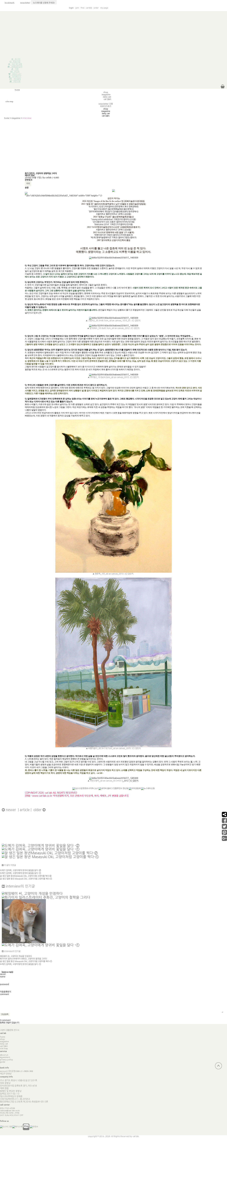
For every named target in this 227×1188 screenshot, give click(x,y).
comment (4, 994)
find (82, 8)
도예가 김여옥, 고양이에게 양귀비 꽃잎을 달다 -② (20, 870)
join (77, 8)
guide (2, 1062)
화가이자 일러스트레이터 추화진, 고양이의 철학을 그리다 (23, 959)
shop (2, 1039)
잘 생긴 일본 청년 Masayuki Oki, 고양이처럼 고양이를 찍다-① (26, 879)
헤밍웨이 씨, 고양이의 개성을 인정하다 (16, 956)
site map (4, 1048)
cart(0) (89, 8)
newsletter (23, 3)
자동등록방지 (5, 992)
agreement (5, 1057)
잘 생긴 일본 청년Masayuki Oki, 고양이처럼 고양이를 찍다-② (26, 876)
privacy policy (6, 1059)
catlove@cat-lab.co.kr (10, 1110)
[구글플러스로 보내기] (224, 840)
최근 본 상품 (17, 64)
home (6, 118)
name (2, 977)
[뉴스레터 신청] (148, 790)
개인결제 (17, 79)
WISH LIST (16, 74)
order (96, 8)
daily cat (4, 1044)
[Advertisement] (113, 35)
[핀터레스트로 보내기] (224, 834)
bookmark (7, 3)
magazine (15, 118)
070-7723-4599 (7, 1108)
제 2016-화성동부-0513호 (35, 1101)
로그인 (17, 59)
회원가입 (16, 62)
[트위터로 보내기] (224, 828)
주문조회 (16, 82)
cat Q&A (4, 1046)
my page (104, 8)
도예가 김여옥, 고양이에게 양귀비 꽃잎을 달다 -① (20, 873)
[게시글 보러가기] (40, 845)
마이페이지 (16, 77)
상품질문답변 (16, 67)
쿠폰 (17, 69)
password (4, 984)
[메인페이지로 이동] (173, 8)
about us (4, 1055)
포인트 (17, 72)
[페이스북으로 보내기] (224, 822)
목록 (28, 184)
